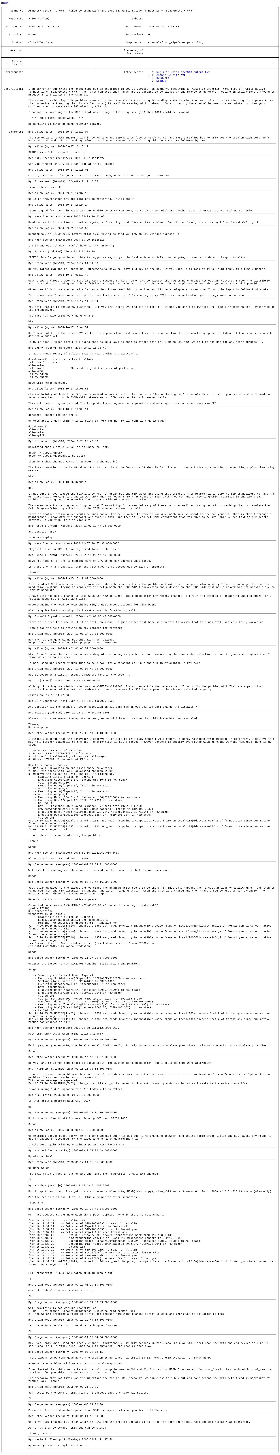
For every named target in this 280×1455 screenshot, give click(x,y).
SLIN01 (161, 81)
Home (5, 2)
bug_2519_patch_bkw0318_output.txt (183, 72)
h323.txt (162, 78)
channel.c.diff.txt (171, 75)
